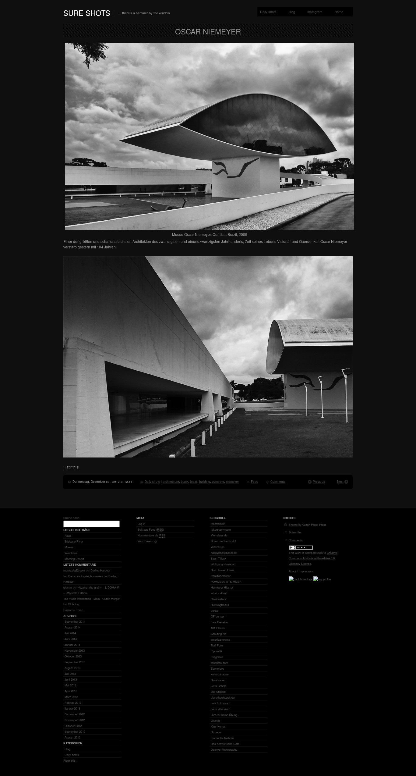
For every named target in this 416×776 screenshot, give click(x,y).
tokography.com (221, 529)
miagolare (217, 657)
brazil (193, 481)
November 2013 (75, 650)
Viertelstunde (219, 535)
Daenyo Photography (224, 749)
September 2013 (75, 662)
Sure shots (86, 12)
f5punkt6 (216, 651)
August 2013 (72, 668)
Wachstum (217, 547)
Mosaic (69, 547)
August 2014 (72, 627)
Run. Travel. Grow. (223, 570)
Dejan (67, 610)
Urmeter (216, 732)
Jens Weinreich (220, 709)
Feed (254, 481)
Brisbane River (74, 541)
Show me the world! (223, 541)
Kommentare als (151, 535)
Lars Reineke (219, 622)
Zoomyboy (217, 668)
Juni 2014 (71, 639)
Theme (293, 524)
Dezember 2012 (75, 714)
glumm (67, 587)
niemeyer (232, 481)
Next (340, 481)
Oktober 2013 (73, 656)
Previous (319, 481)
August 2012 (72, 737)
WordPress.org (147, 541)
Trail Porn (217, 645)
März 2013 (71, 697)
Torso (79, 610)
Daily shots (268, 11)
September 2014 (75, 621)
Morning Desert (74, 559)
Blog (292, 11)
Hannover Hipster (222, 587)
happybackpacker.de (224, 552)
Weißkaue (71, 553)
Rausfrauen (218, 680)
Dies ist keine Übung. (224, 715)
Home (338, 11)
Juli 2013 (70, 673)
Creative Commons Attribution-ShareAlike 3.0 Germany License (313, 558)
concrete (218, 481)
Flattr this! (71, 466)
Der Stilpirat (218, 691)
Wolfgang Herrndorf (223, 564)
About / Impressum (301, 571)
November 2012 (75, 720)
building (204, 481)
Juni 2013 (71, 679)
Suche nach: (71, 518)
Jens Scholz (218, 686)
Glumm (215, 720)
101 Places (218, 628)
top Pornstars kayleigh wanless (83, 576)
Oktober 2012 (73, 726)
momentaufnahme (222, 738)
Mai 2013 (70, 685)
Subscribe (295, 532)
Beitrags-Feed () (151, 529)
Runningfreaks (220, 605)
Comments (277, 481)
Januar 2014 (72, 645)
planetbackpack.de (222, 697)
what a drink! (219, 593)
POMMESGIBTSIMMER (226, 581)
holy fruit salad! (220, 703)
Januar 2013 (72, 708)
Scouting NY (219, 634)
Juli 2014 (70, 633)
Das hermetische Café (225, 744)
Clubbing (73, 604)
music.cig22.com (74, 570)
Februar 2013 (73, 702)
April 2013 (71, 691)
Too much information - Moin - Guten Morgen (91, 598)
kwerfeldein (218, 523)
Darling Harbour (100, 570)
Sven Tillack (218, 558)
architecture (171, 481)
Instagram (314, 11)
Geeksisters (218, 599)
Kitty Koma (218, 726)
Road (68, 535)
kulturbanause (219, 674)
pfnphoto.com (219, 662)
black (184, 481)
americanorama (220, 639)
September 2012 (75, 731)
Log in (141, 523)
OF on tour (217, 616)
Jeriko (214, 610)
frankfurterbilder (221, 576)
